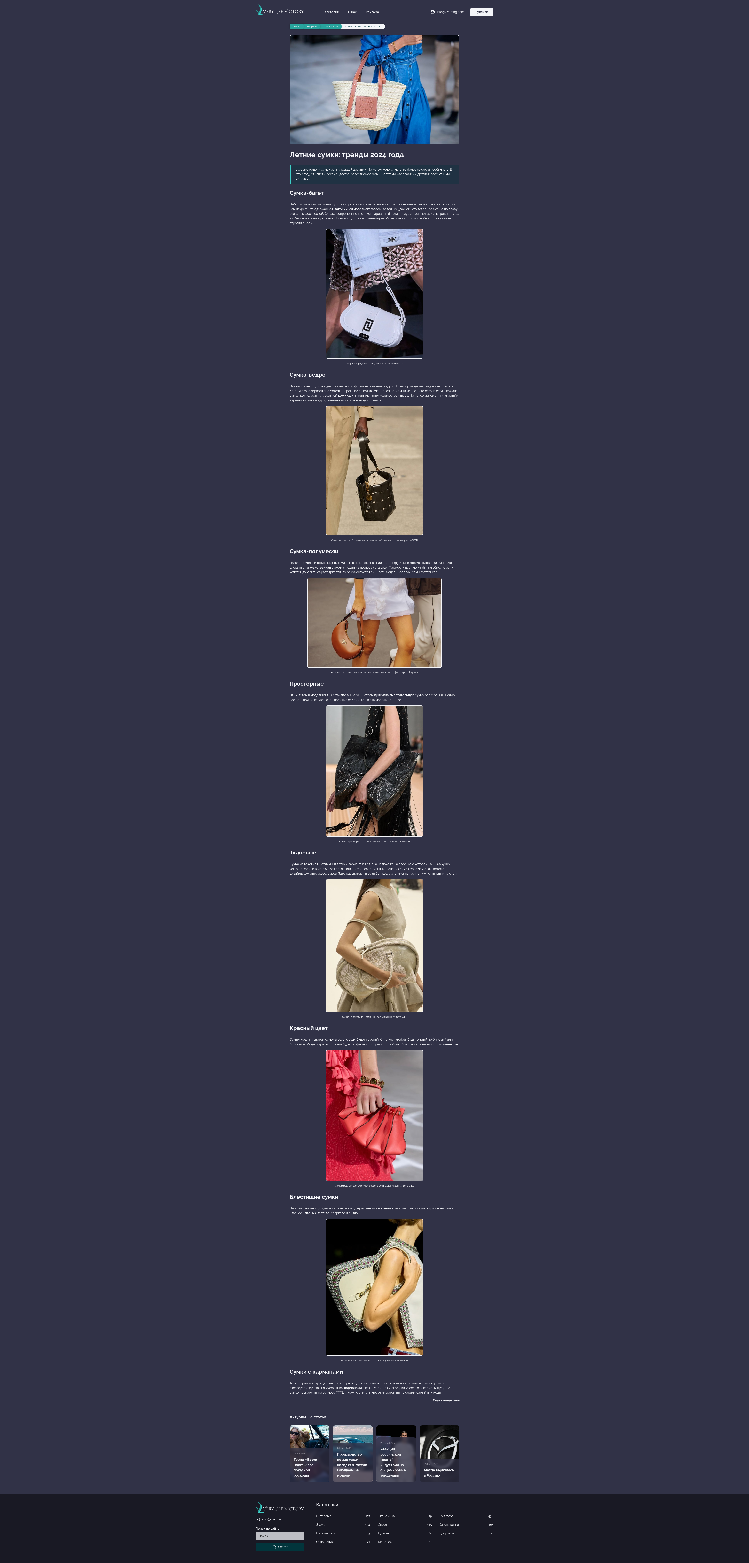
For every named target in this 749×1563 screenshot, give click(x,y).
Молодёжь (405, 1542)
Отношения (343, 1542)
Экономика (405, 1516)
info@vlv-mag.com (275, 1519)
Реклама (372, 12)
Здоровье (466, 1533)
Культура (466, 1516)
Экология (343, 1525)
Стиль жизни (466, 1525)
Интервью (343, 1516)
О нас (352, 12)
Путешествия (343, 1533)
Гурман (405, 1533)
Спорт (405, 1525)
